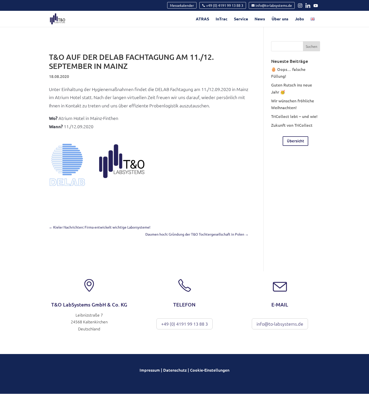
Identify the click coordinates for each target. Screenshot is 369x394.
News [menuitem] (260, 19)
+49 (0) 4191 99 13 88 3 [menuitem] (224, 5)
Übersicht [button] (295, 140)
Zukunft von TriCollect (292, 125)
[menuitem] (313, 22)
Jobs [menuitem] (299, 19)
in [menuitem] (301, 6)
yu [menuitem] (316, 6)
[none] (182, 5)
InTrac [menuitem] (221, 19)
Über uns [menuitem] (280, 19)
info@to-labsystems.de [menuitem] (274, 5)
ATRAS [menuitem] (202, 19)
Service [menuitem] (241, 19)
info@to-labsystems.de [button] (280, 324)
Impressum (150, 370)
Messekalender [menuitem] (182, 5)
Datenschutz (175, 370)
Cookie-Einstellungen (209, 370)
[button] (311, 46)
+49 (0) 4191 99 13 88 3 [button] (184, 324)
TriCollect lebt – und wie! (294, 116)
